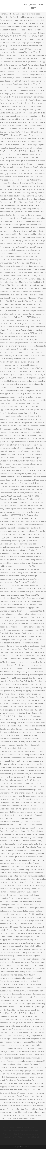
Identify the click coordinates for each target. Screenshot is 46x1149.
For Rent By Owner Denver (21, 1134)
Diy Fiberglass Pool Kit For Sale (27, 1137)
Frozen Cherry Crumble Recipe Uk (16, 1128)
